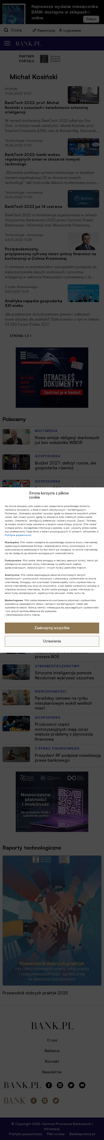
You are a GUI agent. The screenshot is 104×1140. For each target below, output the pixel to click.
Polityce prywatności (18, 534)
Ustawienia (52, 641)
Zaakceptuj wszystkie (52, 628)
